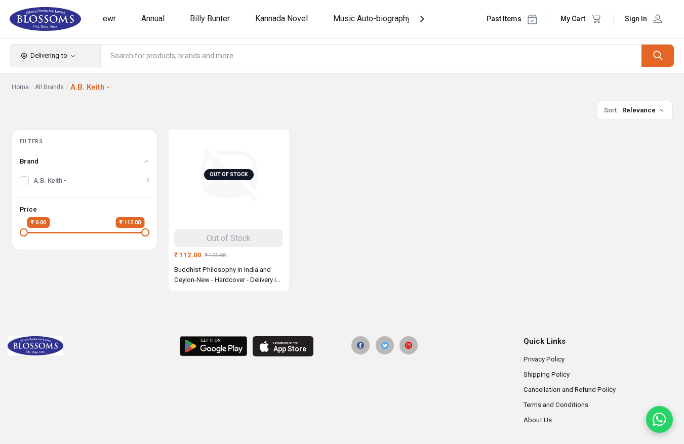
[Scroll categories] (422, 19)
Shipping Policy (547, 374)
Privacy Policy (544, 359)
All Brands (49, 87)
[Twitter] (385, 345)
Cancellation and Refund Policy (570, 389)
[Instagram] (408, 345)
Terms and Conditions (556, 405)
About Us (538, 420)
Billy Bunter (210, 18)
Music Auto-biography (372, 18)
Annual (153, 18)
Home (20, 87)
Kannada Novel (281, 18)
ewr (109, 18)
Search (657, 55)
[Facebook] (360, 345)
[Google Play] (213, 346)
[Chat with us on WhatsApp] (659, 419)
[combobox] (371, 56)
